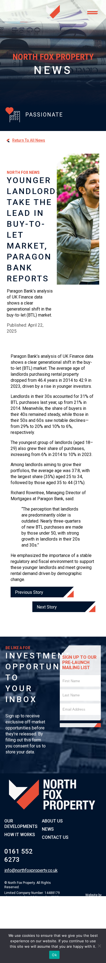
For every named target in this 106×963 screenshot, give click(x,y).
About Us (52, 821)
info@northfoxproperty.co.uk (21, 870)
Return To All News (28, 140)
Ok (54, 955)
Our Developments (21, 823)
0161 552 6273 (18, 855)
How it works (19, 834)
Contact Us (55, 837)
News (48, 829)
